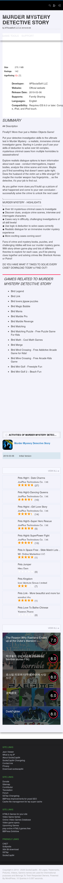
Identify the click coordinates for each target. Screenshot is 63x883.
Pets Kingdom (25, 578)
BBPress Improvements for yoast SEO (20, 798)
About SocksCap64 (11, 757)
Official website (37, 87)
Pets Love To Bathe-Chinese (33, 607)
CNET (5, 843)
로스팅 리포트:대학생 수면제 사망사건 (26, 676)
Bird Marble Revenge (22, 321)
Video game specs (11, 822)
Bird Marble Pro (19, 316)
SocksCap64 (8, 855)
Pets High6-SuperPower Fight (33, 535)
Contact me (8, 763)
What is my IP (9, 754)
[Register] (54, 5)
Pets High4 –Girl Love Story (32, 506)
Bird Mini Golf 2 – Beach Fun (26, 371)
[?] (20, 75)
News (44, 15)
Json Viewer (8, 751)
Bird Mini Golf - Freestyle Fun (26, 366)
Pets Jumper (24, 564)
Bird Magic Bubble (20, 306)
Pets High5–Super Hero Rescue (35, 521)
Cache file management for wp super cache (22, 801)
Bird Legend (17, 291)
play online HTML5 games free (17, 828)
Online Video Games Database (17, 819)
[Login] (59, 5)
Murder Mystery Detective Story (32, 443)
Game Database (12, 15)
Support (28, 35)
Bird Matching (18, 326)
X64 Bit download (11, 849)
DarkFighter (13, 711)
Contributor (8, 787)
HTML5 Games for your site (15, 813)
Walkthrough (12, 25)
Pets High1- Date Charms (31, 477)
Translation (8, 789)
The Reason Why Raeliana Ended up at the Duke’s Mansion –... (26, 639)
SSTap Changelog (11, 795)
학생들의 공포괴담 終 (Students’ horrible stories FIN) (25, 657)
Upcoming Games (11, 825)
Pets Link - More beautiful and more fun (39, 593)
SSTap (6, 852)
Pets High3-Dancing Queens (33, 492)
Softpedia (7, 846)
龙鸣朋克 (11, 693)
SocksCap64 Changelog (14, 760)
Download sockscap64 (13, 768)
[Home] (5, 5)
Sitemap (6, 784)
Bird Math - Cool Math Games (27, 339)
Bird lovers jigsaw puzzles (24, 301)
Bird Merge (17, 344)
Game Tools (10, 35)
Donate (6, 781)
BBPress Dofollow (11, 831)
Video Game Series (11, 816)
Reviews (32, 15)
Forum (5, 792)
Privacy (6, 766)
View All (52, 470)
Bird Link (15, 296)
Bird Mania (16, 311)
